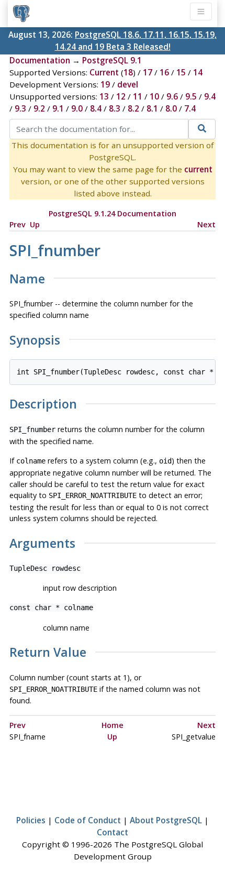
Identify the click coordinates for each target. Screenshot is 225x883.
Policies (31, 820)
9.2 (39, 108)
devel (127, 84)
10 (154, 96)
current (198, 169)
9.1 (58, 108)
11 (137, 96)
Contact (112, 832)
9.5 (191, 96)
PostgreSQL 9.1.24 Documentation (112, 213)
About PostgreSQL (166, 820)
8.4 (96, 108)
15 (181, 72)
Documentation (39, 60)
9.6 (172, 96)
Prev (17, 224)
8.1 (152, 108)
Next (206, 224)
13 (104, 96)
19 (105, 84)
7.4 (190, 108)
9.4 (210, 96)
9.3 (20, 108)
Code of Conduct (87, 820)
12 (121, 96)
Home (112, 725)
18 (128, 72)
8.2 (133, 108)
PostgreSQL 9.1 (112, 60)
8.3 (114, 108)
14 (198, 72)
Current (104, 72)
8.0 (171, 108)
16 (164, 72)
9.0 (77, 108)
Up (35, 224)
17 (147, 72)
